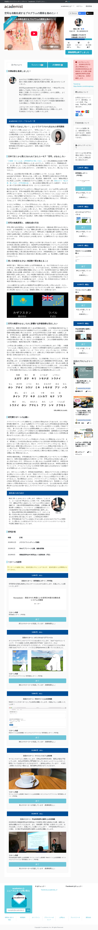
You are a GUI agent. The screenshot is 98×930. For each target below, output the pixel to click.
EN (69, 1)
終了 (37, 619)
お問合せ (62, 917)
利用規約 (22, 917)
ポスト (90, 13)
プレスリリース (75, 917)
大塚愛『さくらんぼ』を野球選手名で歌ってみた (25, 161)
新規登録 (89, 6)
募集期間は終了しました (78, 52)
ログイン (79, 6)
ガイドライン (36, 917)
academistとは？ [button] (67, 6)
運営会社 (88, 917)
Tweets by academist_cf (49, 890)
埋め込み (74, 13)
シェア (83, 13)
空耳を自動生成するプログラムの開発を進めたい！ (31, 13)
